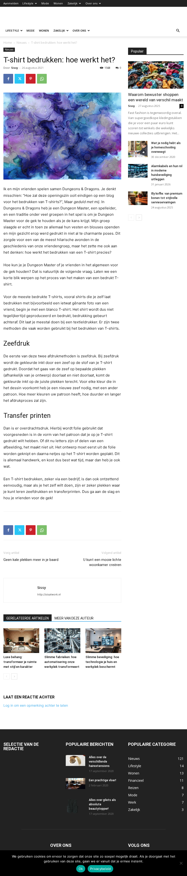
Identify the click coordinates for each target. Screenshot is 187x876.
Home (7, 43)
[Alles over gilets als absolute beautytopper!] (75, 806)
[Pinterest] (31, 79)
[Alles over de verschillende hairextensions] (75, 760)
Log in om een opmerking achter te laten (35, 705)
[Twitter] (19, 79)
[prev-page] (6, 676)
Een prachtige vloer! (102, 780)
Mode (45, 3)
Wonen (58, 3)
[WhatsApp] (42, 79)
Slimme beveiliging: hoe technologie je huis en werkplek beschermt (102, 662)
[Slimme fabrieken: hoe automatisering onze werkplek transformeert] (62, 640)
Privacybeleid (100, 869)
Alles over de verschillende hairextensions (99, 762)
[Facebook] (8, 79)
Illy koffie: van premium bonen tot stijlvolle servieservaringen (166, 198)
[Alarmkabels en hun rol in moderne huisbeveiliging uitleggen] (138, 171)
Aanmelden (11, 3)
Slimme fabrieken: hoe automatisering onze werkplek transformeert (61, 662)
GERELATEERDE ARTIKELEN (27, 618)
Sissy (14, 67)
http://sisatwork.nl (49, 594)
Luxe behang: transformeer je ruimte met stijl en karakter (20, 662)
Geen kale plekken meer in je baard (30, 560)
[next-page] (14, 676)
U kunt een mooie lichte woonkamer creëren (102, 562)
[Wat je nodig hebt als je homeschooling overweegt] (138, 149)
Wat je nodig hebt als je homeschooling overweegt (166, 147)
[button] (178, 30)
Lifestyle (27, 3)
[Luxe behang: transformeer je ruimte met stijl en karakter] (21, 640)
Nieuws (22, 43)
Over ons (91, 3)
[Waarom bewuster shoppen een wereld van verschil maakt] (156, 75)
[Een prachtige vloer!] (75, 783)
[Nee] (180, 863)
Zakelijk (72, 3)
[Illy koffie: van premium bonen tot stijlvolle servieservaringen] (138, 198)
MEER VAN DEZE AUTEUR (74, 618)
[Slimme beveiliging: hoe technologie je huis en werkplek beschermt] (103, 640)
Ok (81, 869)
